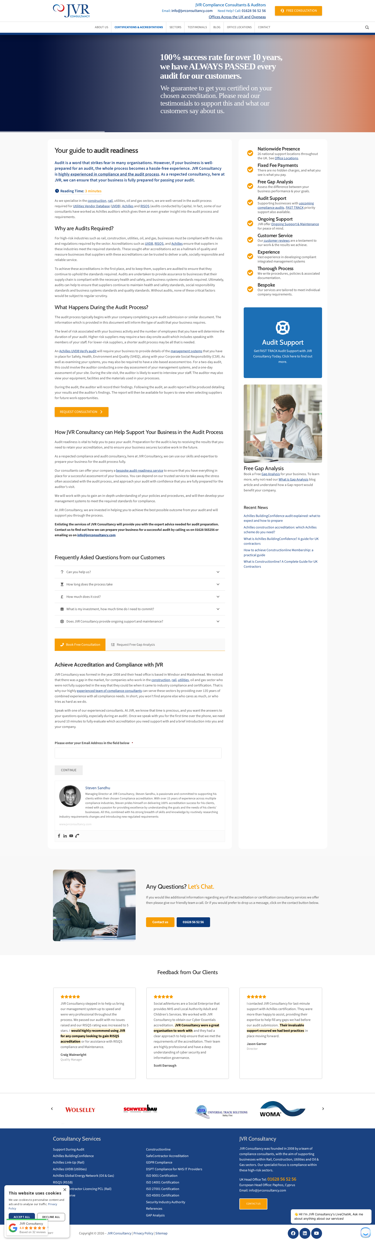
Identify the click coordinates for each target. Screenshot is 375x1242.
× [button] (64, 1189)
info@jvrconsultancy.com (192, 10)
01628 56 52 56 (254, 10)
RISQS (145, 206)
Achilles (127, 206)
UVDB (116, 206)
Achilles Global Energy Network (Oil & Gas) (83, 1175)
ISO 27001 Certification (162, 1189)
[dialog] (36, 1211)
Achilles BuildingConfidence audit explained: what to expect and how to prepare (282, 518)
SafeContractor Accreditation (167, 1156)
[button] (52, 1109)
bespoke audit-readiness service (139, 470)
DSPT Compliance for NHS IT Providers (174, 1169)
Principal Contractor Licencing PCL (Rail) (82, 1189)
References (154, 1208)
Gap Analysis (271, 474)
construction (97, 200)
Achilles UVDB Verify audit (77, 351)
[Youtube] (71, 836)
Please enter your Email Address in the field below (94, 743)
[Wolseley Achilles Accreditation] (86, 1109)
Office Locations (286, 158)
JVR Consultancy (119, 1233)
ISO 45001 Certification (162, 1195)
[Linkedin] (65, 836)
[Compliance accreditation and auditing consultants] (71, 10)
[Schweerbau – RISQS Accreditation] (153, 1108)
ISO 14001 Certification (162, 1182)
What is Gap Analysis (293, 479)
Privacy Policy (143, 1233)
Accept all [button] (22, 1217)
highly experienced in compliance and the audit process (108, 174)
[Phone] (77, 836)
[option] (86, 1108)
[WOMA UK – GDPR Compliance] (288, 1109)
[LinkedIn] (304, 1233)
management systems (186, 351)
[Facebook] (59, 836)
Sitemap (161, 1233)
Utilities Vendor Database (91, 206)
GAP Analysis (155, 1215)
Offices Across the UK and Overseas (237, 17)
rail (110, 200)
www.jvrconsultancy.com (75, 824)
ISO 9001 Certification (162, 1175)
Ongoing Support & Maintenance (295, 224)
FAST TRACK (295, 207)
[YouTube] (316, 1233)
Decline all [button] (51, 1217)
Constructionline (158, 1149)
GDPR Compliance (159, 1162)
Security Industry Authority (165, 1202)
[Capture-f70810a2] (221, 1112)
